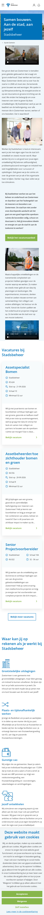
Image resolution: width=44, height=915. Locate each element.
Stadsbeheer (13, 34)
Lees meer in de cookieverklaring (22, 911)
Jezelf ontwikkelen (13, 804)
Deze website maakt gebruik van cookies (22, 834)
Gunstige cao (9, 759)
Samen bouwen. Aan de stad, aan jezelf (18, 24)
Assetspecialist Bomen (18, 369)
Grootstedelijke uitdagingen (18, 671)
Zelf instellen (22, 907)
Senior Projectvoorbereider (22, 546)
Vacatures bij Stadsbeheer (13, 352)
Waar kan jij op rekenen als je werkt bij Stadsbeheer (22, 643)
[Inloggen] (35, 5)
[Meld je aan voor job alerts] (39, 5)
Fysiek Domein (9, 43)
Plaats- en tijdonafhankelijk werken (18, 711)
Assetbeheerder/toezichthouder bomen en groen (22, 458)
